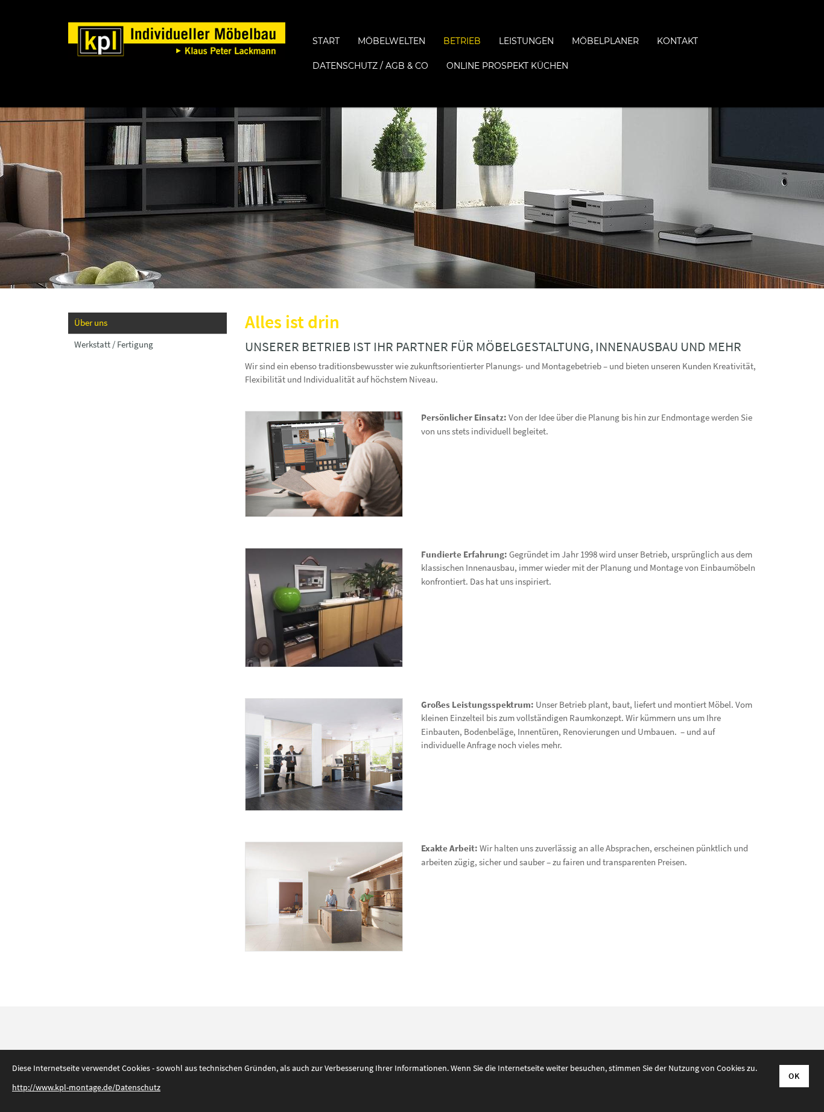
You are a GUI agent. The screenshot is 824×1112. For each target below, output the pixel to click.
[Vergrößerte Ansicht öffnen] (324, 463)
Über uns (90, 322)
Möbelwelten (391, 41)
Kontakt (677, 41)
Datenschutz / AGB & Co (370, 65)
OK (794, 1075)
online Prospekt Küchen (507, 65)
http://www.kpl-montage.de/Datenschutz (86, 1087)
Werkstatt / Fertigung (113, 344)
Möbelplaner (605, 41)
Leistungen (526, 41)
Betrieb (462, 41)
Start (326, 41)
